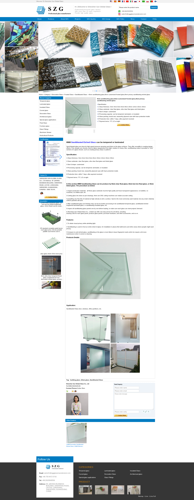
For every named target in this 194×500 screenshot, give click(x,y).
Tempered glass (45, 101)
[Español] (115, 1)
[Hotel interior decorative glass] (97, 57)
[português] (151, 1)
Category (47, 94)
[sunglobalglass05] (67, 391)
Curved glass (44, 110)
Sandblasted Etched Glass (83, 142)
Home (39, 19)
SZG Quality (91, 19)
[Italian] (131, 1)
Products (51, 19)
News (132, 19)
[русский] (135, 1)
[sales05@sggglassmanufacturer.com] (73, 391)
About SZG (65, 19)
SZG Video (120, 19)
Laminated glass (45, 104)
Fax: (40, 477)
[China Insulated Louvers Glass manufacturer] (85, 494)
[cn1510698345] (75, 391)
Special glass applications (48, 120)
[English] (111, 1)
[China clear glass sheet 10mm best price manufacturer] (51, 245)
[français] (123, 1)
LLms (146, 496)
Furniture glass (44, 126)
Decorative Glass (57, 94)
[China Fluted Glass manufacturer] (101, 494)
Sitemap (140, 496)
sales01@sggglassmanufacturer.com (133, 14)
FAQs (155, 19)
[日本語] (139, 1)
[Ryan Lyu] (41, 193)
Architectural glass (45, 116)
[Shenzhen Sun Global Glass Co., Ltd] (54, 14)
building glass (75, 380)
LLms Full (152, 496)
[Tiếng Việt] (127, 1)
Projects (78, 19)
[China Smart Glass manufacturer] (133, 494)
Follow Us (44, 459)
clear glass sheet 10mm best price (51, 246)
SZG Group (106, 19)
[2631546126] (70, 391)
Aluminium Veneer (45, 132)
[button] (191, 57)
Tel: (40, 480)
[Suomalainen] (155, 1)
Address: (42, 484)
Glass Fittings (44, 129)
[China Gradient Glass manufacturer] (117, 494)
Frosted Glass (68, 94)
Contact (143, 19)
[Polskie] (147, 1)
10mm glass (85, 380)
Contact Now (51, 197)
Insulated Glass (45, 107)
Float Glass (43, 123)
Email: (41, 473)
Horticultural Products (46, 135)
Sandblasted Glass (81, 94)
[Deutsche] (119, 1)
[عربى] (143, 1)
